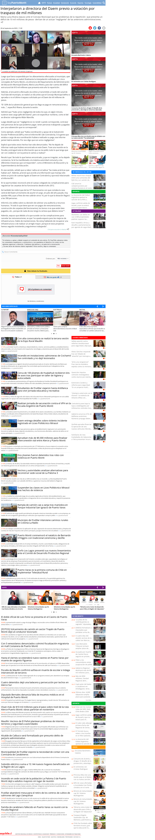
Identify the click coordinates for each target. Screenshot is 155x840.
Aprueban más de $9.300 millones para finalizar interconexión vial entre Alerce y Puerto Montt (42, 439)
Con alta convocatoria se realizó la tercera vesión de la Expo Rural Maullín (43, 340)
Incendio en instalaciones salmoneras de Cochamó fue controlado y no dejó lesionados (44, 357)
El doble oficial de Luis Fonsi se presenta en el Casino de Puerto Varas (34, 618)
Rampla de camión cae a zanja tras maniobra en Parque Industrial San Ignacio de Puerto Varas (43, 506)
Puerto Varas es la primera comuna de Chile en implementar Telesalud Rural (42, 571)
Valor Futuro (46, 837)
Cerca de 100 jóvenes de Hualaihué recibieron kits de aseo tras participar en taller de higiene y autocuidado (44, 375)
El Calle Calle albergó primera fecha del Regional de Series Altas (84, 726)
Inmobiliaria (61, 837)
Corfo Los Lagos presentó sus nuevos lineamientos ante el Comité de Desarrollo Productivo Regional (44, 552)
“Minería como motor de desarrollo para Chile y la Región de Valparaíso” (83, 809)
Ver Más (88, 700)
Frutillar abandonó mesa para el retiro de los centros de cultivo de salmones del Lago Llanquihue (35, 794)
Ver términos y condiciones (35, 301)
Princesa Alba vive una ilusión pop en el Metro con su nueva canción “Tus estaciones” (82, 778)
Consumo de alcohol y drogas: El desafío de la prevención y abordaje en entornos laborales (82, 762)
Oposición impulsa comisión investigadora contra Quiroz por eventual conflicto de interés (81, 375)
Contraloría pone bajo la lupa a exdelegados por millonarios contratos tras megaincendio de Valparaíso (81, 408)
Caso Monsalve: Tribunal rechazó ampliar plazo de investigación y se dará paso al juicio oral (83, 649)
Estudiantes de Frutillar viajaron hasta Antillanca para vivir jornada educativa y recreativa (43, 389)
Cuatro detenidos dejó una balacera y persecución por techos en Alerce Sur (35, 683)
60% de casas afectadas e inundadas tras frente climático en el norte (83, 785)
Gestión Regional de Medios (24, 834)
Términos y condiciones (57, 834)
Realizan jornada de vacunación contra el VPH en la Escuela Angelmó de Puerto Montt (44, 404)
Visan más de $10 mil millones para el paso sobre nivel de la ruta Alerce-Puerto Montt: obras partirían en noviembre (35, 708)
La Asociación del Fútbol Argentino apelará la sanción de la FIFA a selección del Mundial (80, 198)
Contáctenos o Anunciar (41, 834)
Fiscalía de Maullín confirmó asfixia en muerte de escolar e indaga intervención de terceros (35, 671)
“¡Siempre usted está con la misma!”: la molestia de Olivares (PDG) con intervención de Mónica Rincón (81, 397)
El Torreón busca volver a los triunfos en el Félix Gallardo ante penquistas (83, 734)
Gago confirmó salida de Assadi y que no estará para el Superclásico (80, 205)
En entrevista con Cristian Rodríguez (81, 768)
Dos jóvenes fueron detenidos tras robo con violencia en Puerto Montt (41, 456)
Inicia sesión (38, 246)
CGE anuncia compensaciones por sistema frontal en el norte (81, 185)
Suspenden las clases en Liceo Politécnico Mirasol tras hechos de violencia (43, 489)
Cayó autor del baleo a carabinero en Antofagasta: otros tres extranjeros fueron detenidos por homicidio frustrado (84, 690)
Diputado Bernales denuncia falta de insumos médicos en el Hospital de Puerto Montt (32, 696)
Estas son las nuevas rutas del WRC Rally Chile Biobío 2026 (83, 709)
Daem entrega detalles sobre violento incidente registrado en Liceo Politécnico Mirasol (42, 422)
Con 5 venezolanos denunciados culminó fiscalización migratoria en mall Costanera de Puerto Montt (35, 645)
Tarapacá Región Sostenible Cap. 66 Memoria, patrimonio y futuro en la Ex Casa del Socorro (83, 819)
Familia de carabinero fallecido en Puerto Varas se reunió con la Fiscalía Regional (34, 808)
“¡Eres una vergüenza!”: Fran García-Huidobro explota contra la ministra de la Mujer (81, 365)
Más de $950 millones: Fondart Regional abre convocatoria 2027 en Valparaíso (84, 680)
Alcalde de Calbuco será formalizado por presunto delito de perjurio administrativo (32, 737)
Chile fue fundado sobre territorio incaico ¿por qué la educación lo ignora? (83, 826)
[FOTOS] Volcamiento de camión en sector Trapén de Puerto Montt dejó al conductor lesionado (32, 630)
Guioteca (54, 837)
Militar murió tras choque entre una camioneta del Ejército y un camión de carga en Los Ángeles (81, 178)
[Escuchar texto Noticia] (67, 229)
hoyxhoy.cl (77, 837)
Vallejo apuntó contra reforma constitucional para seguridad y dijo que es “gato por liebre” (81, 344)
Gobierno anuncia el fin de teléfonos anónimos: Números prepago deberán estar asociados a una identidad (81, 418)
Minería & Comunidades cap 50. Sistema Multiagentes (83, 793)
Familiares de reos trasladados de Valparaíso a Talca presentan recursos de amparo (81, 438)
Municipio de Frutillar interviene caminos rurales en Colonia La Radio (43, 521)
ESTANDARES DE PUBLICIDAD (73, 834)
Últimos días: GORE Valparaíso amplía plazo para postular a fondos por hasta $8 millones (84, 696)
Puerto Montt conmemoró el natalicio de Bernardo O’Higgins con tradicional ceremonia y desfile (44, 536)
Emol (40, 837)
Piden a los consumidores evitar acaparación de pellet (84, 662)
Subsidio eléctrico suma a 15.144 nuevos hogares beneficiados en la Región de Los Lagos (35, 765)
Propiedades (69, 837)
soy (11, 351)
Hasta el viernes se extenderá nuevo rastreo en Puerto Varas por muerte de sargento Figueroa (35, 659)
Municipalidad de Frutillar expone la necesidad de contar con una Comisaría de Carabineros (35, 753)
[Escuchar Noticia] (2, 22)
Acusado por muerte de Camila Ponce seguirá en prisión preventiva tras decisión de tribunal (83, 656)
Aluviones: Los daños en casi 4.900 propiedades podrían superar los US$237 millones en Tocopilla (80, 219)
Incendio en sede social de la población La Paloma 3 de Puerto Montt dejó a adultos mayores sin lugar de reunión (33, 780)
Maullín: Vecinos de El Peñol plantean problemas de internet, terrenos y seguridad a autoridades (32, 722)
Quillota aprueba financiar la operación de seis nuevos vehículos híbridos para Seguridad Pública (81, 427)
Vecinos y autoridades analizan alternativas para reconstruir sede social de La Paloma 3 (43, 471)
